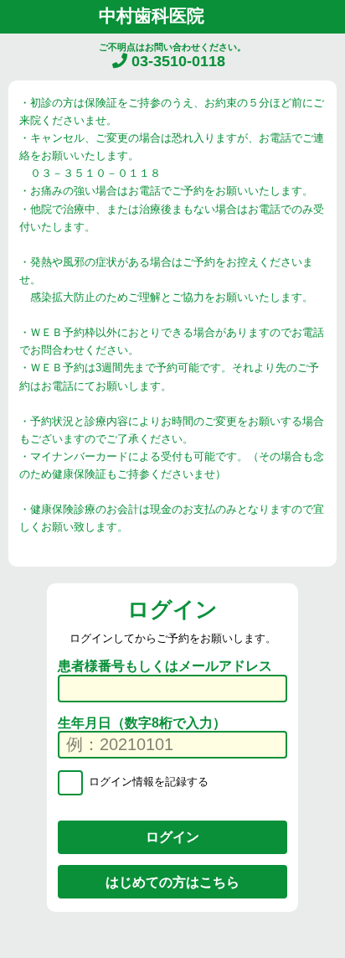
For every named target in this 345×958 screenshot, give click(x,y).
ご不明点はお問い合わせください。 (172, 56)
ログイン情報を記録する (147, 781)
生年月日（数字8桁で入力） (142, 722)
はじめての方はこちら (172, 881)
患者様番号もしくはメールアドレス (165, 665)
